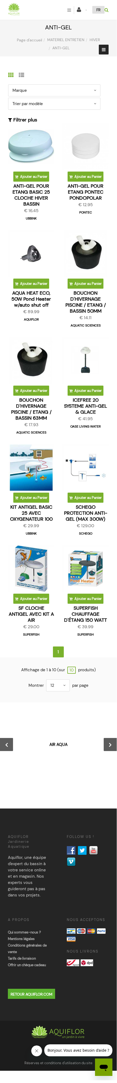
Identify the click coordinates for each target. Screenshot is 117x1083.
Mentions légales (21, 938)
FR (98, 9)
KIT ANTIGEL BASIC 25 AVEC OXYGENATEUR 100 (31, 513)
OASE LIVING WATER (85, 426)
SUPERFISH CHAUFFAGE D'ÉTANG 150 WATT (85, 614)
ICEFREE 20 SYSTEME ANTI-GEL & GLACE (85, 406)
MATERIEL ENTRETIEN (65, 39)
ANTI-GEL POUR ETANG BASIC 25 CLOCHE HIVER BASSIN (31, 195)
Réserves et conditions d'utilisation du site (58, 1063)
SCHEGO (85, 533)
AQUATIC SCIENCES (86, 325)
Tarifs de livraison (22, 958)
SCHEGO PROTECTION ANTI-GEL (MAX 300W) (85, 513)
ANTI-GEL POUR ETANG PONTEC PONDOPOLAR (85, 192)
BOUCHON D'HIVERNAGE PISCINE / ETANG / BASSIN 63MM (31, 409)
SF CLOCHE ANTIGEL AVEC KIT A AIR (31, 614)
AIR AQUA (58, 744)
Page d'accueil (29, 40)
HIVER (95, 39)
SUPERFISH (31, 634)
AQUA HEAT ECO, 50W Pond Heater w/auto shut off (31, 299)
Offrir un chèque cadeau (27, 965)
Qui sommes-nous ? (24, 932)
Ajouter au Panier (33, 176)
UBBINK (31, 218)
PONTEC (85, 212)
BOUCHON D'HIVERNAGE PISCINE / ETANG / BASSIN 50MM (85, 302)
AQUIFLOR (31, 319)
